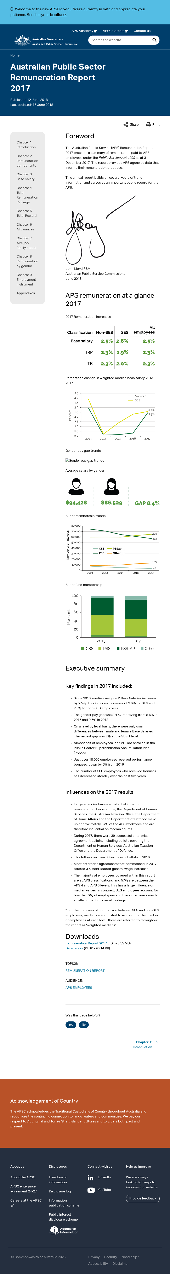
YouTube (105, 1192)
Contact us (142, 31)
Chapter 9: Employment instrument (26, 279)
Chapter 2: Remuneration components (27, 161)
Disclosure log (60, 1191)
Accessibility (98, 1264)
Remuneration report (85, 971)
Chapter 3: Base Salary (25, 177)
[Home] (46, 40)
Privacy (94, 1257)
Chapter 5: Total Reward (27, 214)
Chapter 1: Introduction (26, 145)
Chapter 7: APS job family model (26, 243)
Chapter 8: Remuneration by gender (27, 261)
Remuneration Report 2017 (86, 943)
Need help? (130, 1257)
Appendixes (26, 293)
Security (110, 1257)
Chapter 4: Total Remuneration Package (27, 195)
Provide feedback (142, 1198)
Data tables (74, 948)
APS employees (79, 988)
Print (156, 124)
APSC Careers (114, 31)
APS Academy (83, 31)
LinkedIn (105, 1179)
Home (14, 55)
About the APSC (22, 1177)
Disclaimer (121, 1264)
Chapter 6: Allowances (25, 227)
